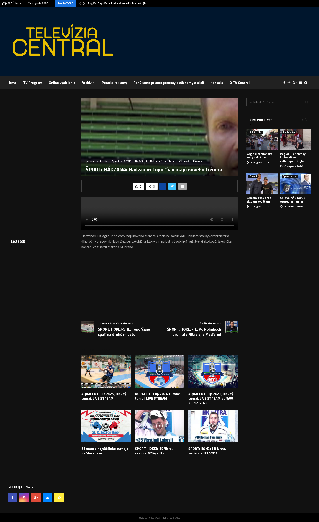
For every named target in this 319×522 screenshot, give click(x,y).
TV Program (32, 82)
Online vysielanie (62, 82)
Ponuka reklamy (114, 82)
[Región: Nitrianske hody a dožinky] (262, 139)
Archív (87, 82)
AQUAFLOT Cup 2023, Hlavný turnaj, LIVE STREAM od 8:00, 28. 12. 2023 (211, 398)
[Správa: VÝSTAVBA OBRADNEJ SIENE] (295, 183)
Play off (253, 176)
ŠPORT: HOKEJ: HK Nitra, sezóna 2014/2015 (154, 451)
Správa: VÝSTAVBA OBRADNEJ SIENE (292, 199)
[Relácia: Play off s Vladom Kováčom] (262, 183)
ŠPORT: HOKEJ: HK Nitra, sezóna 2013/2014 (207, 451)
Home (12, 82)
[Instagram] (290, 82)
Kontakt (216, 82)
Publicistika (255, 132)
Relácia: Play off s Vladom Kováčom (258, 199)
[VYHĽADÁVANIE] (306, 102)
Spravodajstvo (290, 176)
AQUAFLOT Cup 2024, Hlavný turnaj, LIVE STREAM (157, 396)
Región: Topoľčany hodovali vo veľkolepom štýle (117, 3)
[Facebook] (285, 82)
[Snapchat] (306, 82)
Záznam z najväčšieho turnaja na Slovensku (104, 451)
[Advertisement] (232, 41)
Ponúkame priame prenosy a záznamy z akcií (168, 82)
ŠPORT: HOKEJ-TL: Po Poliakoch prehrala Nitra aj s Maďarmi (194, 331)
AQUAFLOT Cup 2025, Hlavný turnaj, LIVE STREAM (103, 396)
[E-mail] (301, 82)
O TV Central (240, 82)
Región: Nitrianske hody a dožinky (259, 155)
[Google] (296, 82)
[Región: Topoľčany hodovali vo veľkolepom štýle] (295, 139)
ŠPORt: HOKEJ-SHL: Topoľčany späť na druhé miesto (124, 331)
